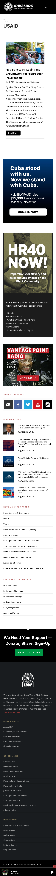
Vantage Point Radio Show (15, 795)
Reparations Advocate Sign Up (20, 330)
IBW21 (11, 82)
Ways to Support (29, 652)
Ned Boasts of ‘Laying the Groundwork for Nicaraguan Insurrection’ (24, 73)
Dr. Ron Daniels (10, 585)
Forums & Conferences (17, 323)
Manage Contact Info (12, 786)
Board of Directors (11, 736)
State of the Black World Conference (19, 551)
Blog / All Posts (10, 849)
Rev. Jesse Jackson (11, 607)
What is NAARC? (14, 316)
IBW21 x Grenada (11, 535)
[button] (51, 7)
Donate (10, 313)
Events (6, 518)
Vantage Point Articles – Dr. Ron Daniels (21, 540)
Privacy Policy (9, 810)
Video (6, 524)
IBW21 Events (9, 830)
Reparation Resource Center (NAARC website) (23, 568)
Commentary (9, 840)
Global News (9, 835)
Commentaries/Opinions (27, 82)
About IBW (8, 727)
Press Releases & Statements (16, 513)
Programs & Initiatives (13, 741)
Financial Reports (11, 746)
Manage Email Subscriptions (16, 781)
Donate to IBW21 (10, 766)
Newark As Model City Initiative (17, 557)
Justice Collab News (12, 563)
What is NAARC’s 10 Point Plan (20, 320)
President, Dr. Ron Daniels (15, 731)
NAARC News (13, 326)
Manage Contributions (13, 771)
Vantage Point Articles (13, 800)
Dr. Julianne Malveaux (13, 591)
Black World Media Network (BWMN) (19, 529)
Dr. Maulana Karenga (12, 596)
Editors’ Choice (10, 845)
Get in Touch (9, 761)
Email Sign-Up (9, 776)
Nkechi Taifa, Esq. (11, 613)
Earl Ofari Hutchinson (13, 602)
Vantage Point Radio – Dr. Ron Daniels (20, 546)
